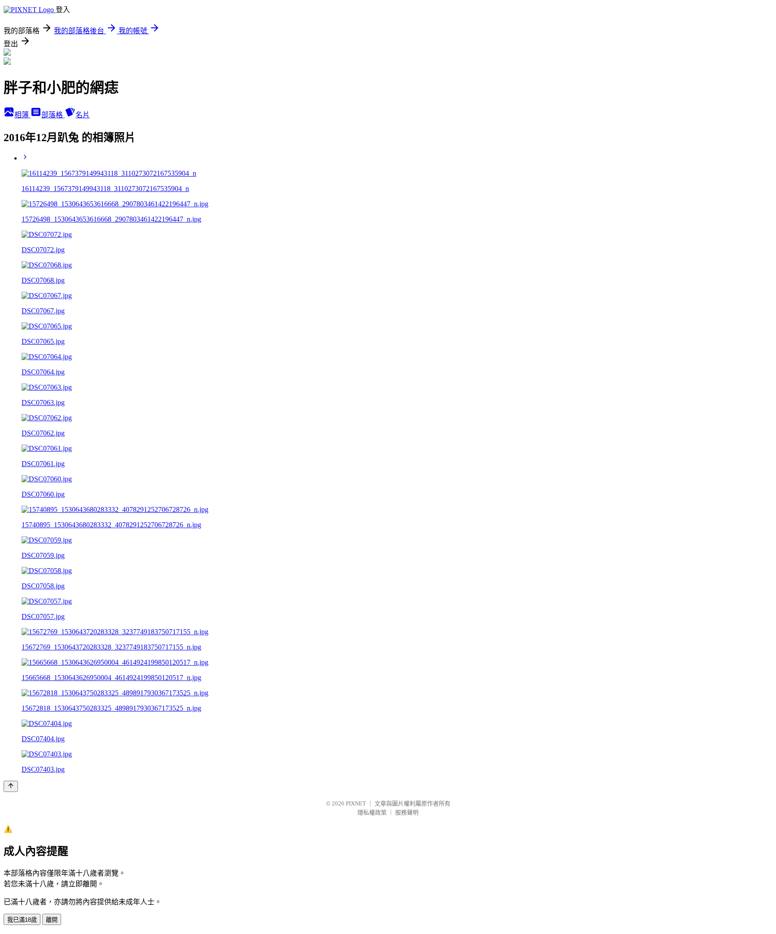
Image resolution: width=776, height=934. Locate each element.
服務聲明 (407, 812)
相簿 (22, 115)
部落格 (53, 115)
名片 (82, 115)
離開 (51, 919)
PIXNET (356, 803)
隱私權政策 (372, 812)
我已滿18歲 (22, 919)
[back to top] (11, 786)
